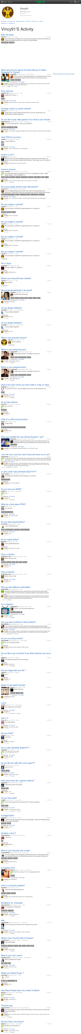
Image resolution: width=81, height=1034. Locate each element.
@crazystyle (11, 265)
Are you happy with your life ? (13, 670)
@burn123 (9, 404)
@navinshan (11, 782)
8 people (12, 629)
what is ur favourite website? (13, 885)
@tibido (7, 421)
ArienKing (4, 975)
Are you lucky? (7, 733)
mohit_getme (5, 474)
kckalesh (13, 292)
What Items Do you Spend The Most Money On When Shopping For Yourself (23, 71)
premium (3, 887)
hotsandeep (4, 456)
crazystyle (4, 265)
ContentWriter (5, 853)
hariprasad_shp (6, 556)
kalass (12, 687)
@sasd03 (8, 491)
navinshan (4, 783)
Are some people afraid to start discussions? (19, 186)
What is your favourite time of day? (15, 850)
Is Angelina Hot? (8, 867)
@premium (9, 887)
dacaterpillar (5, 640)
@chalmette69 (12, 922)
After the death (7, 34)
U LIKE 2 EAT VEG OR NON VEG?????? (18, 471)
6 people (13, 564)
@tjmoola (17, 870)
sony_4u (3, 720)
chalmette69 (4, 922)
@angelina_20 (12, 93)
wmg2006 (13, 74)
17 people (12, 196)
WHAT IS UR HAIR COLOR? (13, 685)
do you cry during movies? (12, 638)
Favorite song (6, 1005)
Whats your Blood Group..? (12, 973)
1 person (16, 86)
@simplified (10, 750)
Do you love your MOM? (11, 489)
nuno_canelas (5, 171)
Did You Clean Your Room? (12, 1021)
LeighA (3, 800)
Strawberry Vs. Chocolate (12, 902)
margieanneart (5, 957)
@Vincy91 (8, 37)
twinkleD (3, 387)
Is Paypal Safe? (7, 815)
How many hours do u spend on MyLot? (17, 780)
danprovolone (5, 1008)
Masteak (3, 541)
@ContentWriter (14, 852)
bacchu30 (4, 524)
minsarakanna (5, 835)
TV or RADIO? (7, 604)
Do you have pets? (9, 797)
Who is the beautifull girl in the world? (16, 290)
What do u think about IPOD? (13, 504)
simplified (4, 750)
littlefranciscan (5, 122)
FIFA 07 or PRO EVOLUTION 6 (14, 419)
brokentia (13, 439)
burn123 (3, 404)
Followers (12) (4, 23)
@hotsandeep (12, 456)
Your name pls (7, 90)
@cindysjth (9, 310)
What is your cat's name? (11, 955)
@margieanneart (14, 957)
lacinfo (3, 765)
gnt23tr (3, 705)
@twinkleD (9, 387)
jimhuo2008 (4, 589)
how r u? (4, 717)
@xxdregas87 (21, 351)
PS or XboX (6, 263)
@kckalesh (18, 292)
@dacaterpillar (12, 640)
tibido (3, 422)
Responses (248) (20, 21)
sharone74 (4, 189)
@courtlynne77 (13, 940)
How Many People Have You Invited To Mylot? (20, 990)
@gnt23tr (8, 705)
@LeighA (8, 800)
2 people (22, 446)
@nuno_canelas (14, 171)
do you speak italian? (10, 539)
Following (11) (12, 23)
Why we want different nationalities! (16, 587)
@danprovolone (14, 1007)
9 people (22, 300)
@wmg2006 (19, 74)
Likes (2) (41, 21)
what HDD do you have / (11, 137)
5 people (22, 614)
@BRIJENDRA (12, 624)
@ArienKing (10, 975)
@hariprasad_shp (15, 556)
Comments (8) (28, 21)
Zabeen (3, 735)
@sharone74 (11, 189)
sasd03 (3, 491)
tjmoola (12, 870)
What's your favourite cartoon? (14, 337)
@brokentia (19, 439)
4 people (12, 496)
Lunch (3, 702)
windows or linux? (8, 833)
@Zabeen (8, 735)
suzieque (4, 818)
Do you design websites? (11, 307)
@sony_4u (9, 720)
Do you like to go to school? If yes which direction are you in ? (26, 654)
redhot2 (3, 657)
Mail (3, 920)
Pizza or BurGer (8, 554)
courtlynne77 (5, 940)
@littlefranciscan (14, 121)
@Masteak (9, 541)
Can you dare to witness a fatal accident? (18, 622)
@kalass (16, 687)
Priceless (4, 157)
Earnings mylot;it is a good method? (16, 108)
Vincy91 (3, 37)
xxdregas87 (13, 352)
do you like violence (9, 402)
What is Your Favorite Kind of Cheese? (17, 938)
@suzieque (9, 817)
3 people (12, 129)
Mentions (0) (35, 21)
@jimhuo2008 (11, 589)
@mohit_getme (13, 474)
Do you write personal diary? (13, 521)
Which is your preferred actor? (13, 349)
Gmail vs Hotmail (8, 169)
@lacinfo (7, 765)
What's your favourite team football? (16, 278)
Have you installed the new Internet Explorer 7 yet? (22, 436)
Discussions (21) (11, 21)
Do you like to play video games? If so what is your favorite (25, 119)
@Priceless (10, 157)
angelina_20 (4, 93)
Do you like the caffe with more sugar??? (18, 762)
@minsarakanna (14, 835)
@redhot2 (8, 657)
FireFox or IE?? (7, 154)
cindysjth (4, 310)
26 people (22, 82)
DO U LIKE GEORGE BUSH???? (15, 747)
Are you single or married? (12, 204)
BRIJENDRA (5, 624)
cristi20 (3, 139)
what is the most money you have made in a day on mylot (25, 384)
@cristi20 (8, 139)
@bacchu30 (10, 524)
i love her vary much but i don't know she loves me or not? (25, 454)
